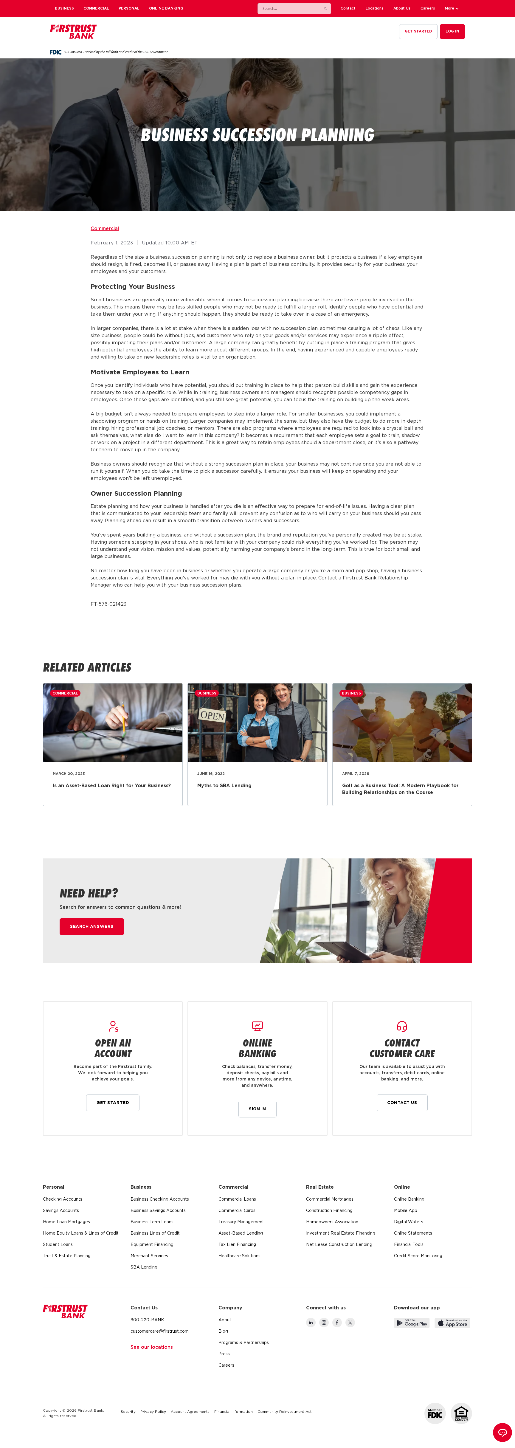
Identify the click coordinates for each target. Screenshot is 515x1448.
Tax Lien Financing (237, 1245)
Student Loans (58, 1245)
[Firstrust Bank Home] (65, 1311)
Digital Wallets (408, 1222)
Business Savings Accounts (158, 1211)
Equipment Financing (152, 1245)
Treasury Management (241, 1222)
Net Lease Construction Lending (339, 1245)
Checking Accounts (62, 1199)
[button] (452, 8)
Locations (374, 8)
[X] (350, 1322)
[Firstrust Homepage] (73, 31)
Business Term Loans (152, 1222)
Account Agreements (190, 1411)
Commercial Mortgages (329, 1199)
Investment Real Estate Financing (340, 1233)
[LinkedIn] (311, 1322)
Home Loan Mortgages (66, 1222)
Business (64, 8)
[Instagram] (324, 1322)
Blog (223, 1331)
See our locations (152, 1347)
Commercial (96, 8)
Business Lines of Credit (155, 1233)
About (224, 1320)
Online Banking (166, 8)
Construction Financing (329, 1211)
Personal (129, 8)
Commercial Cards (236, 1211)
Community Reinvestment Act (285, 1411)
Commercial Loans (237, 1199)
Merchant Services (149, 1256)
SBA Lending (144, 1267)
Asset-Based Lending (240, 1233)
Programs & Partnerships (243, 1343)
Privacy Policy (153, 1411)
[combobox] (288, 8)
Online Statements (413, 1233)
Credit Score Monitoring (418, 1256)
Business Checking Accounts (160, 1199)
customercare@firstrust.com (160, 1331)
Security (128, 1411)
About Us (401, 8)
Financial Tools (409, 1245)
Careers (428, 8)
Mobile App (405, 1211)
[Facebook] (337, 1322)
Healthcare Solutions (239, 1256)
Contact (348, 8)
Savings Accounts (61, 1211)
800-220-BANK (147, 1320)
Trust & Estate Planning (67, 1256)
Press (224, 1354)
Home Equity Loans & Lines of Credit (81, 1233)
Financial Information (233, 1411)
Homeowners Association (332, 1222)
